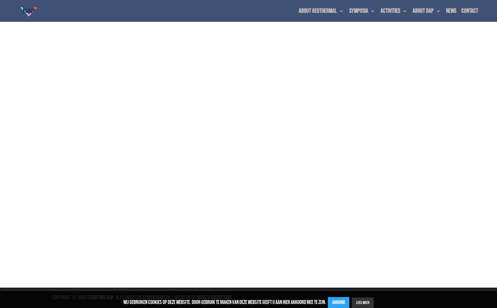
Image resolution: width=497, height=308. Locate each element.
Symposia (358, 11)
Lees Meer (362, 302)
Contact (469, 11)
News (451, 11)
